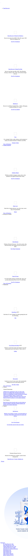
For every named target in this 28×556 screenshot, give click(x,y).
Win (15, 318)
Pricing (2, 461)
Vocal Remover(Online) (14, 345)
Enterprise (18, 248)
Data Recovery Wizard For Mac (15, 69)
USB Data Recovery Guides (9, 547)
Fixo (15, 137)
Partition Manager (7, 145)
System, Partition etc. (18, 459)
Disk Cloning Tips (7, 552)
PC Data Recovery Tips (8, 544)
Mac (15, 384)
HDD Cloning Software (8, 554)
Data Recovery (6, 8)
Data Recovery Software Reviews (10, 548)
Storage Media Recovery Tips (9, 546)
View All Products (7, 144)
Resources (3, 542)
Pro (14, 41)
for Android (17, 109)
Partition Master (15, 172)
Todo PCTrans (15, 276)
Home (15, 211)
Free (12, 41)
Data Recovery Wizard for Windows (15, 35)
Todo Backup (15, 241)
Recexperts (15, 378)
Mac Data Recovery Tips (8, 545)
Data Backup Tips (7, 550)
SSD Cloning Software (8, 553)
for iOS (12, 109)
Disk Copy (15, 206)
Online (17, 142)
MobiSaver (15, 103)
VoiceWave (14, 312)
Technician (17, 41)
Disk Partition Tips (7, 551)
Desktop (14, 142)
